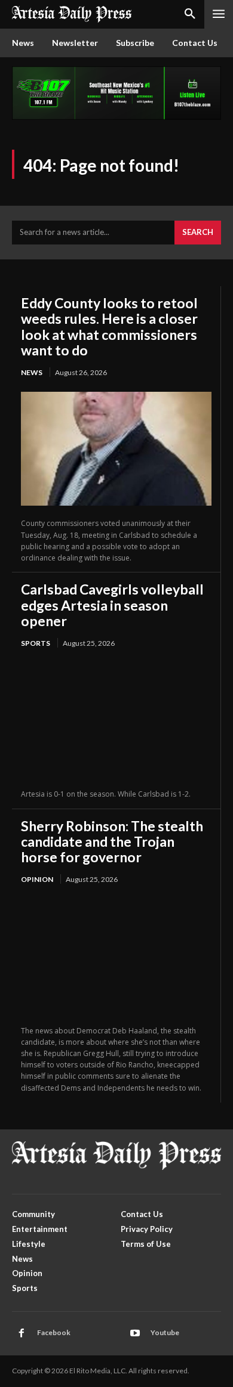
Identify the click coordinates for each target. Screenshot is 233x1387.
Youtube (165, 1332)
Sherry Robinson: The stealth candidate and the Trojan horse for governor (112, 842)
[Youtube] (135, 1333)
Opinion (37, 879)
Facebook (53, 1332)
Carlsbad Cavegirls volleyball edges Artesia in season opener (112, 605)
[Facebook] (21, 1333)
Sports (35, 643)
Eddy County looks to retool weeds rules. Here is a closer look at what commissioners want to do (109, 326)
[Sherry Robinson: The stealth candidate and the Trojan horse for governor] (116, 956)
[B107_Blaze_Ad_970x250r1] (116, 117)
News (31, 372)
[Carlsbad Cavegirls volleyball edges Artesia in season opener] (116, 719)
